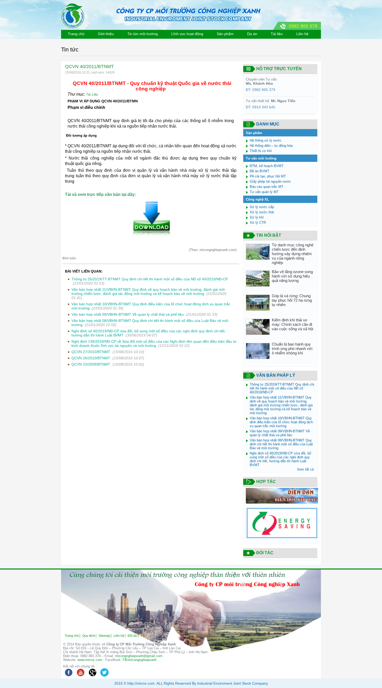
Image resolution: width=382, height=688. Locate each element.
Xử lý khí (257, 217)
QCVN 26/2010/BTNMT (91, 358)
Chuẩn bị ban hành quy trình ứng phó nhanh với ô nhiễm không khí (292, 348)
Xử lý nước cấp (262, 207)
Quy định (88, 636)
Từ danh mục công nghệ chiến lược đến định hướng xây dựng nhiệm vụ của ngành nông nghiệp (292, 254)
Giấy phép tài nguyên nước (270, 181)
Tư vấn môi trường (261, 158)
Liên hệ (302, 34)
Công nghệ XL (257, 199)
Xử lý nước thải (262, 212)
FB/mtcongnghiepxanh (139, 660)
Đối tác (132, 636)
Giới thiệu (106, 34)
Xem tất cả (305, 469)
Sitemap (104, 636)
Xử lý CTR (258, 222)
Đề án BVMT (259, 171)
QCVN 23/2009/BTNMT (91, 364)
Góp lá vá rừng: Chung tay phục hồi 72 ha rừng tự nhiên (292, 300)
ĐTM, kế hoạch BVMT (267, 166)
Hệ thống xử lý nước (265, 140)
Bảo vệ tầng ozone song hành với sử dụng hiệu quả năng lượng (292, 276)
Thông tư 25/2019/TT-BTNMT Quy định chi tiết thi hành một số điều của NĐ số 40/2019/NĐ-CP (149, 279)
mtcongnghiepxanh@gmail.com (138, 656)
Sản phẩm (225, 34)
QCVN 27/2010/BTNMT (91, 352)
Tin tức (69, 49)
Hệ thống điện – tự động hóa (271, 146)
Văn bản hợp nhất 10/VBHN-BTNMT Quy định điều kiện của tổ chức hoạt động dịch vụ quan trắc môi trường (281, 422)
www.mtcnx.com (89, 660)
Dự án (252, 34)
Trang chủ (76, 34)
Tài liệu (277, 34)
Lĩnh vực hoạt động (187, 34)
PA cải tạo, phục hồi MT (268, 176)
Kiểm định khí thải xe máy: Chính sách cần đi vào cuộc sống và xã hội (292, 324)
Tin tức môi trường (142, 34)
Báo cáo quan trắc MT (266, 187)
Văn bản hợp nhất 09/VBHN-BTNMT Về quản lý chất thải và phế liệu (127, 314)
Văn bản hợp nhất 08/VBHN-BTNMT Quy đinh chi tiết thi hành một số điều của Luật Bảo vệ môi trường (281, 444)
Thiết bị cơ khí (261, 151)
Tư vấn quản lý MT (264, 192)
